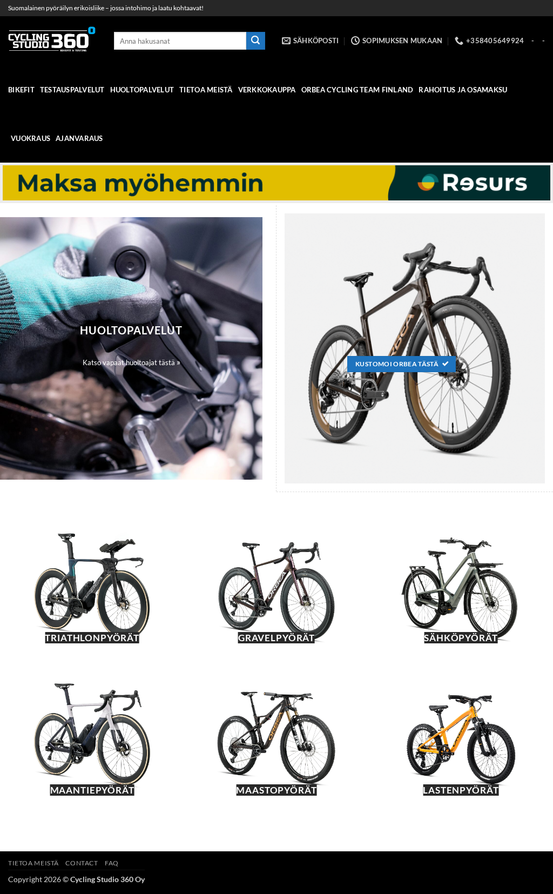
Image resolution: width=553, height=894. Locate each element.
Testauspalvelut (72, 89)
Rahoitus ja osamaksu (463, 89)
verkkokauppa (267, 89)
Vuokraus (30, 138)
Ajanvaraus (79, 138)
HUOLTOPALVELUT (142, 89)
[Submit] (255, 41)
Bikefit (21, 89)
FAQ (112, 863)
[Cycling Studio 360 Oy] (53, 40)
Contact (81, 863)
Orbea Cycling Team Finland (357, 89)
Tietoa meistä (205, 89)
